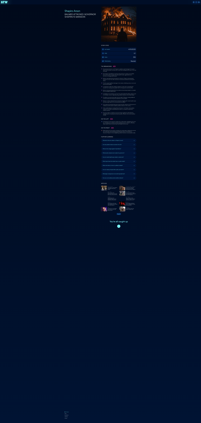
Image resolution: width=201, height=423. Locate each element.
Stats (65, 413)
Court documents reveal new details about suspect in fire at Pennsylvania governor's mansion (131, 193)
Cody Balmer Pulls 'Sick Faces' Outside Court (130, 209)
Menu (199, 2)
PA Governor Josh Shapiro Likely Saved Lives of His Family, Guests (112, 209)
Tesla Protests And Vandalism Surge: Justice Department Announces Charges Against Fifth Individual (112, 199)
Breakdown (66, 415)
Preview (67, 411)
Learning (66, 416)
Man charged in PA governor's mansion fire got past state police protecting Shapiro (112, 193)
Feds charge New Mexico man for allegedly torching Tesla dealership (130, 204)
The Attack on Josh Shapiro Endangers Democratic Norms (112, 188)
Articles (66, 418)
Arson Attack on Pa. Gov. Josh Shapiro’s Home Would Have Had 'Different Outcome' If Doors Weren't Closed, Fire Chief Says (112, 204)
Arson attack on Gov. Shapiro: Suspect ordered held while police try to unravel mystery (130, 199)
